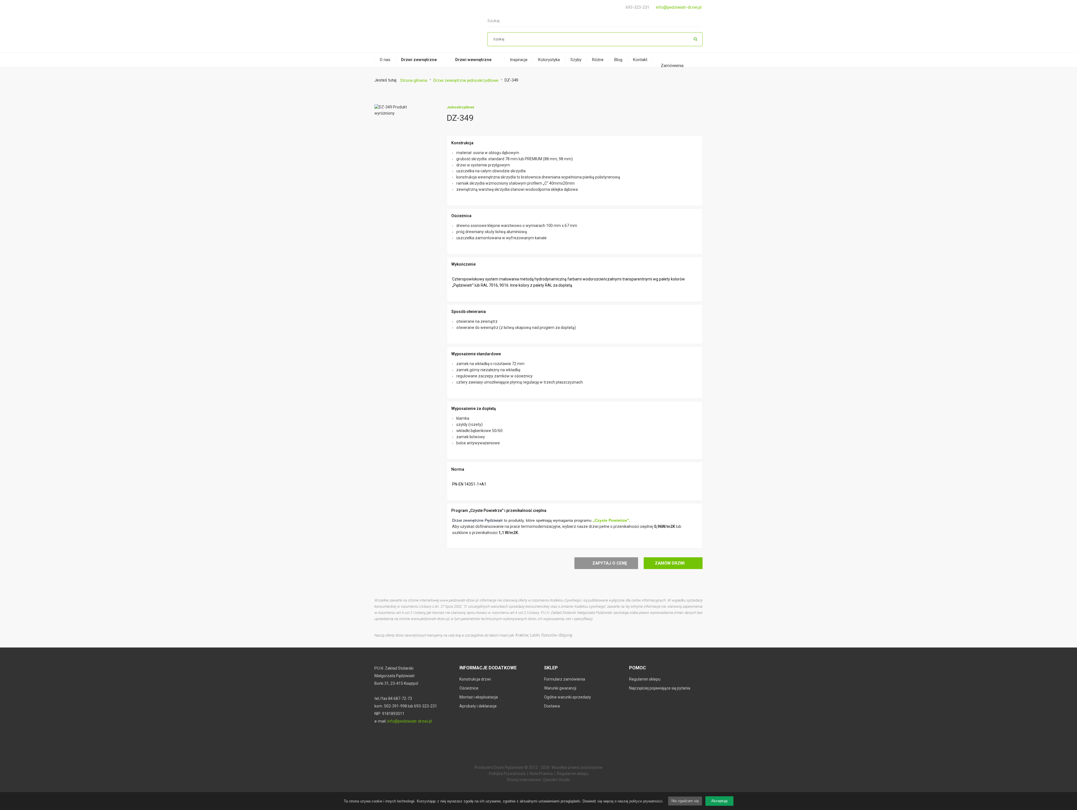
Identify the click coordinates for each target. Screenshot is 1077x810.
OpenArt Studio (556, 779)
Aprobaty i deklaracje (478, 706)
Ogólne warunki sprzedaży (567, 697)
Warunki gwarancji (560, 688)
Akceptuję (719, 801)
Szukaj (696, 39)
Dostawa (552, 706)
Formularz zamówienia (564, 679)
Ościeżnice (468, 688)
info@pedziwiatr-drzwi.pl (678, 7)
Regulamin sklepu (645, 679)
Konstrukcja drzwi (475, 679)
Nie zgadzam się (685, 801)
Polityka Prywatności (507, 773)
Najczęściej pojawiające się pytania (659, 688)
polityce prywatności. (646, 801)
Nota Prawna (541, 773)
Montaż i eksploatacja (478, 697)
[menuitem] (385, 60)
